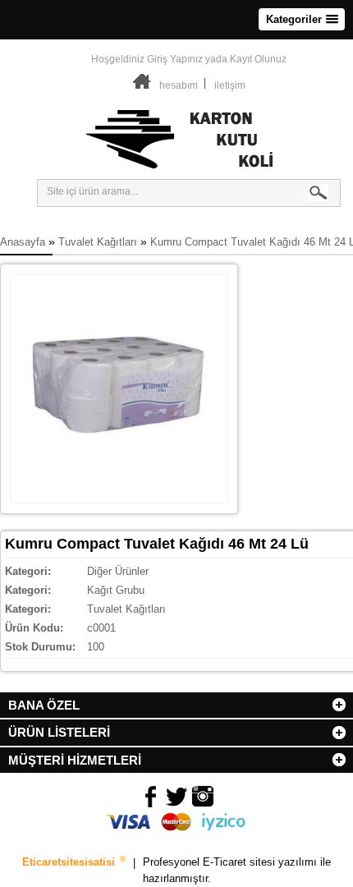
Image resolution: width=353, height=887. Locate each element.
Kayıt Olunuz (258, 59)
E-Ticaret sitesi (240, 863)
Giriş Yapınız (175, 59)
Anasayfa (22, 242)
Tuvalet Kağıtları (97, 242)
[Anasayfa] (142, 85)
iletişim (229, 85)
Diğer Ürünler (118, 571)
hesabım (178, 85)
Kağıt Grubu (115, 590)
